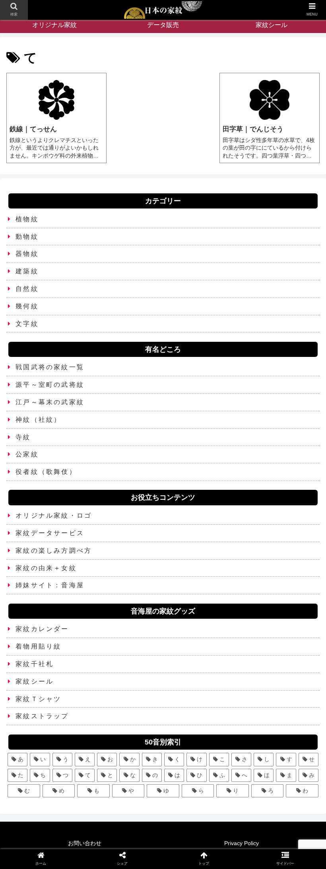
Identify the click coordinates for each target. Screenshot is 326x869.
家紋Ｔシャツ (38, 699)
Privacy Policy (241, 843)
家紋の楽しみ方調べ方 (54, 550)
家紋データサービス (50, 533)
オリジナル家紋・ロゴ (54, 515)
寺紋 (23, 437)
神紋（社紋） (38, 419)
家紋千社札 (35, 664)
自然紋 (27, 288)
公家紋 (27, 454)
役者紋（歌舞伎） (46, 471)
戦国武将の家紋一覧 (50, 367)
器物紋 (27, 253)
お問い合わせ (84, 843)
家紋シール (35, 681)
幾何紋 (27, 306)
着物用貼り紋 (38, 646)
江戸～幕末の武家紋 (50, 402)
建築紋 (27, 271)
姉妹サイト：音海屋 (50, 585)
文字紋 (27, 323)
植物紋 (27, 219)
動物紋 (27, 236)
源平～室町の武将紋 (50, 384)
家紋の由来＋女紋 (46, 568)
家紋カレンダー (42, 628)
